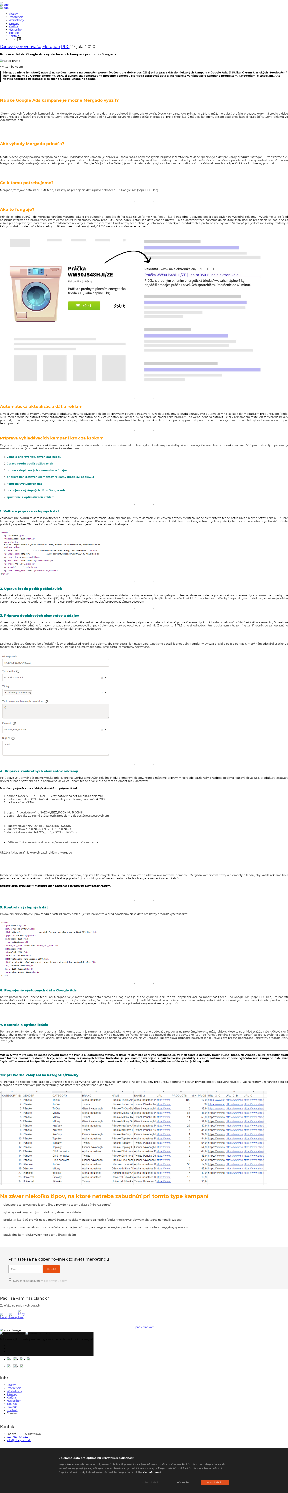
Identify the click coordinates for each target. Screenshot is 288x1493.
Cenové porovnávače (20, 46)
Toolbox (14, 32)
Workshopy (16, 20)
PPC (65, 46)
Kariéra (13, 26)
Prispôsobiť (182, 1482)
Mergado (51, 46)
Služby (13, 13)
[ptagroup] (4, 4)
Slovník (12, 1407)
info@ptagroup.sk (19, 1440)
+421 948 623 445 (18, 1437)
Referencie (16, 17)
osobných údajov (55, 1280)
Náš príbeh (16, 29)
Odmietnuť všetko (150, 1482)
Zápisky (14, 23)
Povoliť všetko (215, 1482)
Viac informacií (152, 1472)
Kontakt (14, 36)
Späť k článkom (144, 1327)
